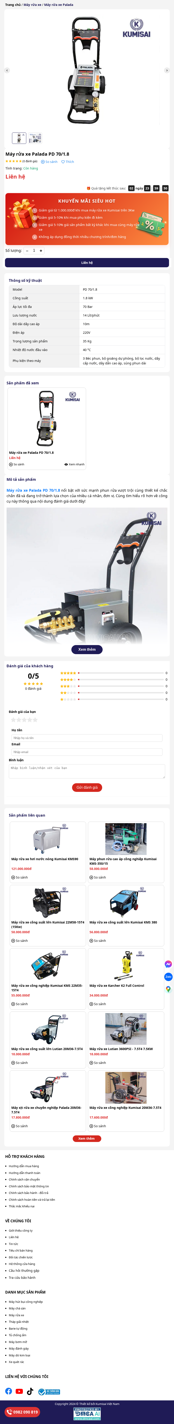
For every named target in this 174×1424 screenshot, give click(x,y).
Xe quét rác (16, 1362)
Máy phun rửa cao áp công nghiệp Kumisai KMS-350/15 (123, 861)
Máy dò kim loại (19, 1355)
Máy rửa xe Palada (58, 4)
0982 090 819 (25, 1412)
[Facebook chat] (168, 964)
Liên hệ (87, 262)
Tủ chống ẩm (17, 1335)
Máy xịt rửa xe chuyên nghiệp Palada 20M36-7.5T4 (46, 1109)
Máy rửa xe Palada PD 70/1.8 (33, 490)
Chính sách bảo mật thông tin (29, 1186)
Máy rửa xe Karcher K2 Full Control (116, 985)
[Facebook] (8, 1393)
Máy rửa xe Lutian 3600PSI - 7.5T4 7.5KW (121, 1049)
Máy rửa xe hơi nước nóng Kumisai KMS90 (44, 859)
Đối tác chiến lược (21, 1257)
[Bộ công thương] (48, 1393)
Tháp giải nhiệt (19, 1322)
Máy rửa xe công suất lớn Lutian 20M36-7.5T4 (47, 1049)
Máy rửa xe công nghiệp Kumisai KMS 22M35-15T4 (47, 987)
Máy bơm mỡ (18, 1342)
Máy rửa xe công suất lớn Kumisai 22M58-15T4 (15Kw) (47, 924)
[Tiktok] (30, 1393)
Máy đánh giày (19, 1348)
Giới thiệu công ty (21, 1230)
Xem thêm (87, 649)
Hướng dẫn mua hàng (24, 1166)
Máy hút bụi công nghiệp (26, 1302)
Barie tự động (18, 1328)
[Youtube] (19, 1393)
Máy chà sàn (17, 1308)
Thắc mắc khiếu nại (21, 1206)
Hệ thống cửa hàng (22, 1264)
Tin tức (13, 1244)
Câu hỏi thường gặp (24, 1270)
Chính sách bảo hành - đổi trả (28, 1193)
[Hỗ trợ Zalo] (168, 977)
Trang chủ (13, 4)
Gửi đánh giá (87, 787)
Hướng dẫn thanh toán (24, 1173)
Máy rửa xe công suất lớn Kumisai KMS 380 (123, 922)
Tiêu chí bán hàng (21, 1250)
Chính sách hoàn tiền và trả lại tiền (32, 1200)
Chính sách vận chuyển (24, 1179)
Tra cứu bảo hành (22, 1277)
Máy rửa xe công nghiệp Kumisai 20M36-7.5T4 (125, 1107)
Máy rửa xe (32, 4)
